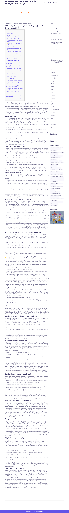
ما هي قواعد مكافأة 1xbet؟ (11, 76)
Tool (51, 171)
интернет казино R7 (54, 31)
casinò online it (53, 98)
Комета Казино (53, 127)
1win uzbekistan (53, 78)
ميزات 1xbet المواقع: (10, 56)
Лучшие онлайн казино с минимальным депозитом (59, 178)
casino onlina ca (53, 95)
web (54, 171)
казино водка (57, 188)
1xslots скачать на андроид (55, 157)
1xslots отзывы (53, 150)
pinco (52, 118)
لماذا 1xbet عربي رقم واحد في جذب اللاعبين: (14, 98)
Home (20, 12)
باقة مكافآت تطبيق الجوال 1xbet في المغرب (14, 80)
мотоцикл (52, 190)
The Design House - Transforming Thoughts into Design (21, 2)
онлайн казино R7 (54, 28)
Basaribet (52, 87)
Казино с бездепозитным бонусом (57, 174)
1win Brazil (53, 72)
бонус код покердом (54, 181)
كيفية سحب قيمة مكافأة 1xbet (12, 36)
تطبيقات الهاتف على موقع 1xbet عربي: (13, 91)
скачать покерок (54, 205)
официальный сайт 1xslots (55, 191)
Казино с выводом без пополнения (57, 176)
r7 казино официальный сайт (56, 167)
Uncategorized (53, 124)
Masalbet (52, 107)
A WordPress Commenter (55, 39)
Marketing (52, 106)
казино (61, 183)
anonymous (53, 84)
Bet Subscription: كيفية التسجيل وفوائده (14, 53)
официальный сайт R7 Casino (56, 33)
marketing (52, 164)
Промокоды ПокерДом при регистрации (57, 179)
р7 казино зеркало (54, 203)
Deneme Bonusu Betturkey (55, 34)
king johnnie (53, 104)
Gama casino (57, 162)
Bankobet (52, 86)
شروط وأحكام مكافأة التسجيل (12, 73)
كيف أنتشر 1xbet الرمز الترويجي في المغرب (14, 68)
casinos (52, 100)
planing (57, 164)
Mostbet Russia (53, 110)
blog (52, 89)
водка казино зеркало (54, 183)
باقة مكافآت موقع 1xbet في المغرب (13, 60)
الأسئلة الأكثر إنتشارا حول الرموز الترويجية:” (14, 38)
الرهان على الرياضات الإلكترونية (12, 58)
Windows (57, 171)
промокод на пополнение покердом (57, 202)
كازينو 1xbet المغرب (10, 46)
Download (52, 162)
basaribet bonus (53, 159)
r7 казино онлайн (54, 166)
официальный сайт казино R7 (56, 30)
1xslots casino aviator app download (57, 147)
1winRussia (53, 80)
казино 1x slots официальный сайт (57, 186)
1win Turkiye (53, 77)
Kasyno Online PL (54, 103)
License (62, 162)
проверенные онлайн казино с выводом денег (58, 198)
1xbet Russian (53, 81)
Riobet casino (53, 169)
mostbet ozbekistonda (55, 109)
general (52, 101)
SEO (51, 121)
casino (52, 92)
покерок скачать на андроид (56, 195)
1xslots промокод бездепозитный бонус (57, 152)
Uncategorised (25, 12)
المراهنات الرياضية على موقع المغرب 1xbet (14, 74)
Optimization (53, 115)
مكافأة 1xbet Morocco (11, 93)
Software (60, 169)
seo (57, 169)
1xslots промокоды (54, 154)
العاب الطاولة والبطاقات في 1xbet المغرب (14, 51)
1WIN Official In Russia (54, 75)
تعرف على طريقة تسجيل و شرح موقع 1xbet (14, 34)
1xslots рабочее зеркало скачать (56, 155)
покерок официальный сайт (55, 193)
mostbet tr (53, 112)
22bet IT (52, 83)
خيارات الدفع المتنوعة (10, 78)
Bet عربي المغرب (10, 33)
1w (51, 69)
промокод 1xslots (54, 200)
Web (52, 126)
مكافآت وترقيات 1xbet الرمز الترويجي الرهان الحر (15, 54)
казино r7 (52, 188)
